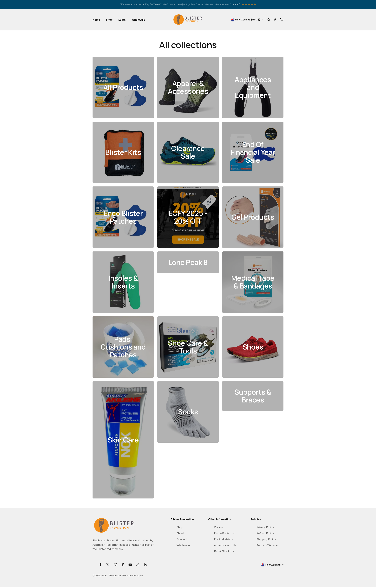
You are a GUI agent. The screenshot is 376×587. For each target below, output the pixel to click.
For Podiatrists (223, 539)
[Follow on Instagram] (115, 565)
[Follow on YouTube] (130, 565)
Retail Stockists (224, 551)
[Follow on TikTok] (138, 565)
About (180, 533)
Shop (109, 19)
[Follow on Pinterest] (123, 565)
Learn (122, 19)
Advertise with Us (225, 545)
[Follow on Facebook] (100, 565)
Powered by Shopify (132, 575)
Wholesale (138, 19)
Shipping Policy (266, 539)
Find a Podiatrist (224, 533)
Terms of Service (267, 545)
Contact (182, 539)
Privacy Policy (265, 527)
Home (96, 19)
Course (218, 527)
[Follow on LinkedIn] (145, 565)
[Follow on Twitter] (108, 565)
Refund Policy (265, 533)
